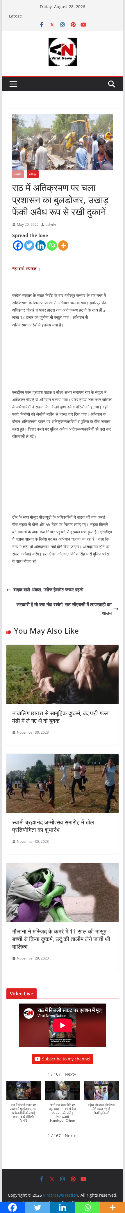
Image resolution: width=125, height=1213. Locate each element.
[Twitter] (29, 245)
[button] (70, 1074)
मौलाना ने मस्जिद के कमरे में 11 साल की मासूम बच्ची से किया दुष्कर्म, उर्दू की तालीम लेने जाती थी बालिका (61, 938)
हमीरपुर (32, 174)
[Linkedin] (40, 245)
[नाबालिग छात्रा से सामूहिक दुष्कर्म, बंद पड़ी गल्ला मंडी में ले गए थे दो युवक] (62, 649)
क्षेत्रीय (18, 174)
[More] (63, 245)
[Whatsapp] (52, 245)
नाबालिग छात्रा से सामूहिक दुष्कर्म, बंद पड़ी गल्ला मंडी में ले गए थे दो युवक (61, 717)
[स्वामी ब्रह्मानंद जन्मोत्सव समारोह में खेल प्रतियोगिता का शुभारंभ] (62, 758)
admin (51, 224)
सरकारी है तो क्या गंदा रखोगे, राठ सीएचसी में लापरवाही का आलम (64, 608)
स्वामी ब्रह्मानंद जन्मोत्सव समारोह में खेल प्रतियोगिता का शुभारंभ (53, 826)
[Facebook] (18, 245)
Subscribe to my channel (66, 1059)
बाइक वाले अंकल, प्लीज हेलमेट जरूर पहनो (48, 589)
